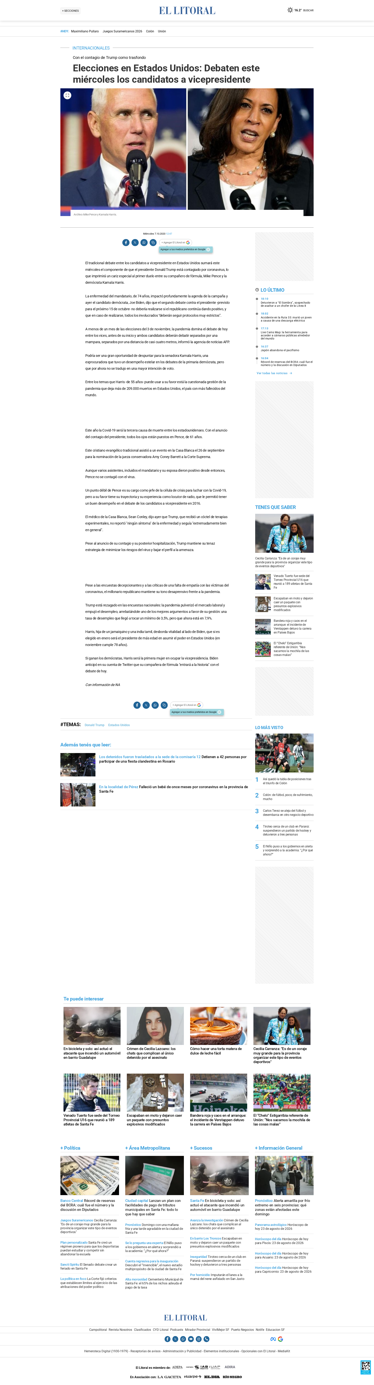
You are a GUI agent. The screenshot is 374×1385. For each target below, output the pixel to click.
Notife (260, 1330)
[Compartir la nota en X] (135, 242)
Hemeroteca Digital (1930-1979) (106, 1351)
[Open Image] (67, 95)
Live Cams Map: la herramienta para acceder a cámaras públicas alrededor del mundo (285, 333)
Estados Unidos (119, 725)
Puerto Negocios (242, 1330)
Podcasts (176, 1330)
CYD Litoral (160, 1330)
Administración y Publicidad (182, 1351)
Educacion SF (275, 1330)
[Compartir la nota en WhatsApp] (143, 242)
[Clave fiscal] (366, 1373)
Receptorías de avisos (146, 1351)
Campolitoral (98, 1330)
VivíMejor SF (220, 1330)
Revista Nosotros (120, 1330)
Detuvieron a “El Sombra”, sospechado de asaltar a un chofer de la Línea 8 (285, 302)
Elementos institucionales (221, 1351)
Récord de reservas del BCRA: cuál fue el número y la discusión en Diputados (287, 362)
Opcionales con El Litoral (258, 1351)
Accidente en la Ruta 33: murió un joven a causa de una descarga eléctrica (286, 317)
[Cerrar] (208, 250)
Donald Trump (94, 725)
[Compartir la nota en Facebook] (126, 242)
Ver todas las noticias (272, 373)
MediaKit (284, 1351)
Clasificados (142, 1330)
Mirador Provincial (197, 1330)
